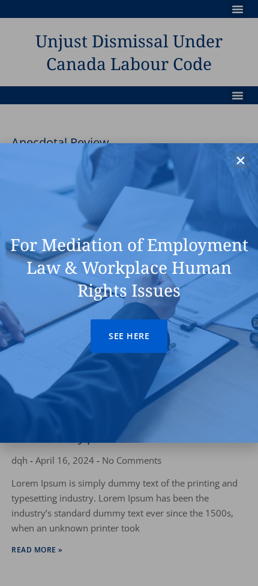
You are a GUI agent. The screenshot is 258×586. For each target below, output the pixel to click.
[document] (129, 293)
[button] (240, 160)
